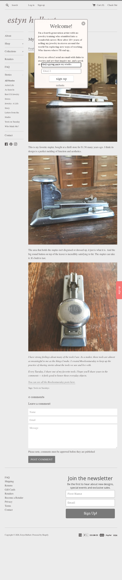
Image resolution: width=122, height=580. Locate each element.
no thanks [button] (60, 85)
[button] (83, 23)
